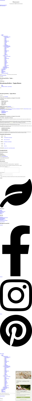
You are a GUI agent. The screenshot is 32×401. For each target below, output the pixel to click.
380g (4, 143)
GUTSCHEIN (5, 388)
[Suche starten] (14, 393)
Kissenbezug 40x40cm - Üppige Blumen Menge (6, 107)
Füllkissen (1, 106)
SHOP (2, 355)
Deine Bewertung (2, 166)
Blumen (27, 108)
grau (6, 139)
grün (30, 108)
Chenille (6, 362)
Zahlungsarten (2, 219)
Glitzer (5, 386)
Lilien (2, 109)
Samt (5, 363)
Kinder (5, 379)
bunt (29, 108)
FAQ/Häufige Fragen (2, 211)
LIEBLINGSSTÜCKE (6, 387)
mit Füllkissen (5, 141)
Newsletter (1, 213)
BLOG (2, 390)
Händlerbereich (2, 212)
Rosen (4, 109)
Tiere (5, 359)
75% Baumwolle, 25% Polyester (8, 137)
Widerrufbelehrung (2, 218)
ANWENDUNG (4, 389)
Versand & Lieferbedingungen (3, 220)
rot (9, 139)
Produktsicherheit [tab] (4, 112)
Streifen (6, 364)
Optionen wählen (2, 81)
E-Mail (1, 175)
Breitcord (6, 371)
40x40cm (25, 108)
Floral (11, 108)
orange (8, 139)
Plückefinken (10, 109)
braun (4, 139)
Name (1, 173)
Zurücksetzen (9, 106)
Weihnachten (6, 365)
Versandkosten (6, 96)
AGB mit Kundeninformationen (4, 217)
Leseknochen (11, 122)
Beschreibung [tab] (3, 110)
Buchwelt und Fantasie (7, 366)
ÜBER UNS (3, 391)
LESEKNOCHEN (5, 356)
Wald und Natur (7, 357)
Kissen (13, 108)
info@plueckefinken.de (5, 156)
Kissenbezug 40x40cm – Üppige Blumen (7, 86)
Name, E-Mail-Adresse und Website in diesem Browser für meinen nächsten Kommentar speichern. (13, 176)
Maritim (6, 360)
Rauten (5, 373)
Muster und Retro (7, 361)
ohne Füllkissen (10, 141)
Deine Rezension (2, 172)
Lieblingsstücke (18, 108)
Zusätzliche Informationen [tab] (5, 111)
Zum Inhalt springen (2, 0)
